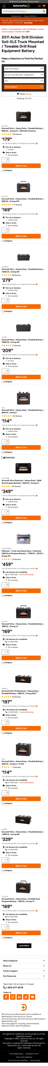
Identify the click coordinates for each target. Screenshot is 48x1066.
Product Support (10, 971)
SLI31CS (5, 621)
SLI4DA (4, 337)
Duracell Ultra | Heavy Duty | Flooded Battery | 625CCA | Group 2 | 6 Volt (23, 762)
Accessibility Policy (16, 1054)
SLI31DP (5, 896)
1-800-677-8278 (14, 987)
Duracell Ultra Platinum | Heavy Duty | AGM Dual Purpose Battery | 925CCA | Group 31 (21, 481)
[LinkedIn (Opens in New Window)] (19, 997)
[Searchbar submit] (44, 11)
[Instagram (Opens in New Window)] (13, 997)
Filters (22, 94)
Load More (24, 945)
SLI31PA (5, 196)
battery (4, 29)
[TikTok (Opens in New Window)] (26, 997)
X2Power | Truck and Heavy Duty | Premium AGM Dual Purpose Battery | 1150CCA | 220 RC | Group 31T (23, 553)
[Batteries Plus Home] (21, 6)
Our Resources (9, 976)
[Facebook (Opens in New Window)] (6, 997)
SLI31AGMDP (6, 548)
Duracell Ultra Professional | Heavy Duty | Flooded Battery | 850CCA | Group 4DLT (20, 692)
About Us (7, 966)
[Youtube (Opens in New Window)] (32, 997)
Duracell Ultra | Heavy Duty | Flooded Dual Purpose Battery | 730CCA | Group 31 (21, 900)
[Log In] (39, 6)
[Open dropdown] (37, 143)
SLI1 (3, 408)
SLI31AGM (5, 478)
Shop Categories (10, 960)
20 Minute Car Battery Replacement (24, 1)
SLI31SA (5, 126)
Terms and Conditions (24, 1057)
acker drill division (30, 29)
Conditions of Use (32, 1054)
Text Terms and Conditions (18, 1060)
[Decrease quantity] (7, 161)
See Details (28, 23)
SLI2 (3, 759)
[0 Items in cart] (43, 6)
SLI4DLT (5, 689)
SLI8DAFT (5, 267)
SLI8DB (4, 829)
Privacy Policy (35, 1060)
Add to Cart (21, 165)
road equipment (15, 29)
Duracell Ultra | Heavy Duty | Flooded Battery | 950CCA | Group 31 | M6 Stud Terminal (23, 129)
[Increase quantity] (7, 159)
